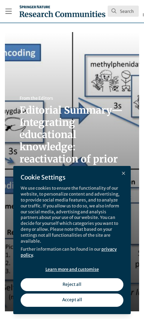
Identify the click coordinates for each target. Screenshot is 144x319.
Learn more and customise (72, 269)
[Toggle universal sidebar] (8, 11)
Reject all (72, 284)
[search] (123, 11)
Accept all (72, 299)
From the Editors (36, 98)
